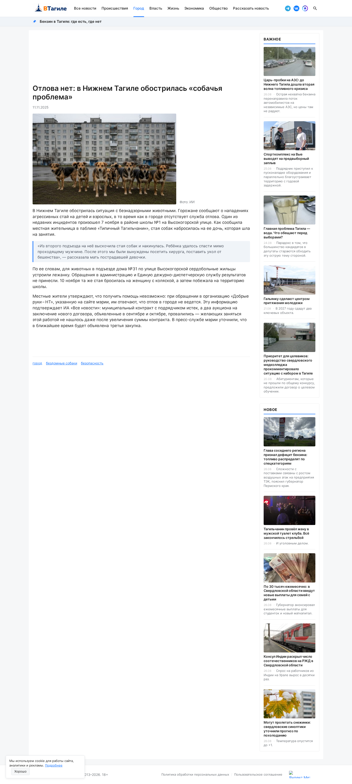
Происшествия (115, 8)
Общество (218, 8)
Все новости (85, 8)
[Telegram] (287, 8)
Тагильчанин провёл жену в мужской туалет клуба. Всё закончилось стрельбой (286, 533)
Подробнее (53, 765)
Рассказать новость (251, 8)
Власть (155, 8)
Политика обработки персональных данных (195, 774)
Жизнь (173, 8)
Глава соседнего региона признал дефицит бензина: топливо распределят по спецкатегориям (285, 456)
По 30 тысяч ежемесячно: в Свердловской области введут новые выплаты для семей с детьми (289, 592)
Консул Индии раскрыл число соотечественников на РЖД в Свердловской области (288, 660)
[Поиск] (315, 8)
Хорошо (20, 771)
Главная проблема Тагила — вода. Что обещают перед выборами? (287, 232)
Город (138, 8)
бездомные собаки (61, 363)
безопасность (92, 363)
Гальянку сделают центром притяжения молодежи (287, 301)
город (37, 363)
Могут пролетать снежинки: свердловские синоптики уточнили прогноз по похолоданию (287, 728)
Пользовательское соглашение (258, 774)
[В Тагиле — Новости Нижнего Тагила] (50, 8)
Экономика (194, 8)
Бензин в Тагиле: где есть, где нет (71, 21)
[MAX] (305, 8)
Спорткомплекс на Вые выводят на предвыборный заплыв (286, 158)
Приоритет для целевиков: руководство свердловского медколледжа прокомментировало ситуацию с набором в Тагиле (288, 364)
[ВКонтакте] (296, 8)
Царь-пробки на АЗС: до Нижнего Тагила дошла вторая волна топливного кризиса (289, 84)
